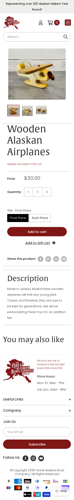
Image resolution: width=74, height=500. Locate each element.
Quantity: (14, 192)
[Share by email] (64, 259)
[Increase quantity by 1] (47, 192)
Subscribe (37, 444)
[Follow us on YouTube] (41, 458)
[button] (37, 243)
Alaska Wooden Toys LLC (24, 164)
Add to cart (37, 231)
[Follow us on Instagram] (33, 458)
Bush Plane (40, 218)
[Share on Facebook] (40, 259)
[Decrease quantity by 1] (28, 192)
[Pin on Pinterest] (48, 259)
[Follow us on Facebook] (25, 458)
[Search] (65, 36)
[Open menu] (68, 22)
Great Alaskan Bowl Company (39, 472)
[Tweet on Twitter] (56, 259)
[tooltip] (53, 242)
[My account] (41, 22)
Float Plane (18, 218)
